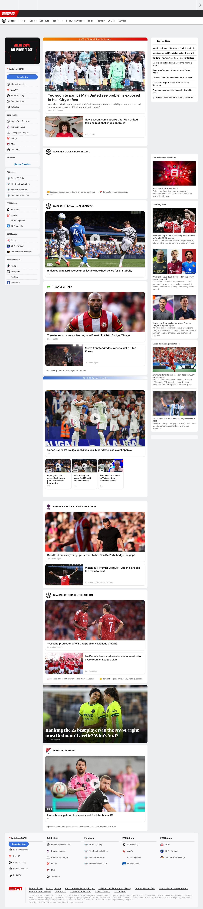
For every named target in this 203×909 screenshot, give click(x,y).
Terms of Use (36, 888)
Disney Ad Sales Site (80, 891)
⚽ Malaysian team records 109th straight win (173, 97)
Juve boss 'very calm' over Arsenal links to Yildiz (172, 71)
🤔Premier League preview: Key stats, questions (121, 679)
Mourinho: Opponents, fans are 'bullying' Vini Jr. (174, 48)
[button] (193, 13)
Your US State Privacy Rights (80, 888)
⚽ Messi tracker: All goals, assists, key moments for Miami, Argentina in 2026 (81, 826)
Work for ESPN (102, 891)
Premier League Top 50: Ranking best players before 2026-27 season (174, 236)
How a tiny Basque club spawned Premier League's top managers (172, 324)
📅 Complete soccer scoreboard (114, 192)
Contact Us (60, 891)
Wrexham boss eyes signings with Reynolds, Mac (172, 91)
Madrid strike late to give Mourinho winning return (172, 64)
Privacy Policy (53, 888)
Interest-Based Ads (145, 888)
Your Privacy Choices (40, 891)
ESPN (8, 13)
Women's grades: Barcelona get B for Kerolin (66, 370)
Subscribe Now (22, 77)
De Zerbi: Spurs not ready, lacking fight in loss (173, 58)
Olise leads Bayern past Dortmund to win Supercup (171, 83)
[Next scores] (200, 5)
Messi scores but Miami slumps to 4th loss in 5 (173, 53)
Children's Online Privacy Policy (114, 888)
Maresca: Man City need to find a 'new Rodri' (173, 77)
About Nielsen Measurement (173, 888)
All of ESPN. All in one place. (165, 188)
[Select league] (10, 5)
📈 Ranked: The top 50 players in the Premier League (70, 679)
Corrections (120, 891)
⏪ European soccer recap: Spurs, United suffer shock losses (71, 193)
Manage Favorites (22, 164)
